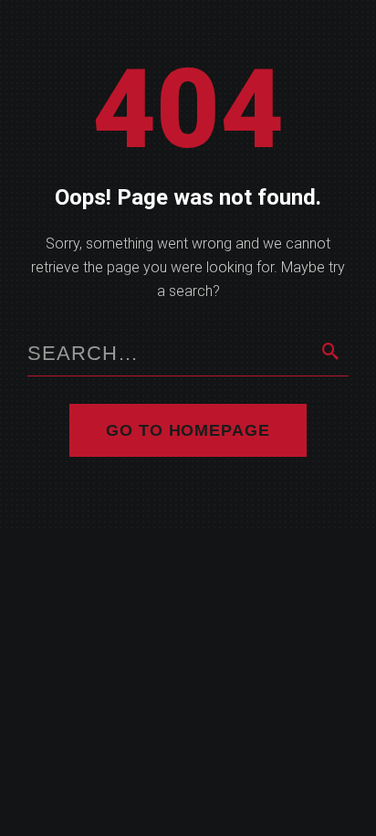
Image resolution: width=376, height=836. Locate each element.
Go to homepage (188, 430)
